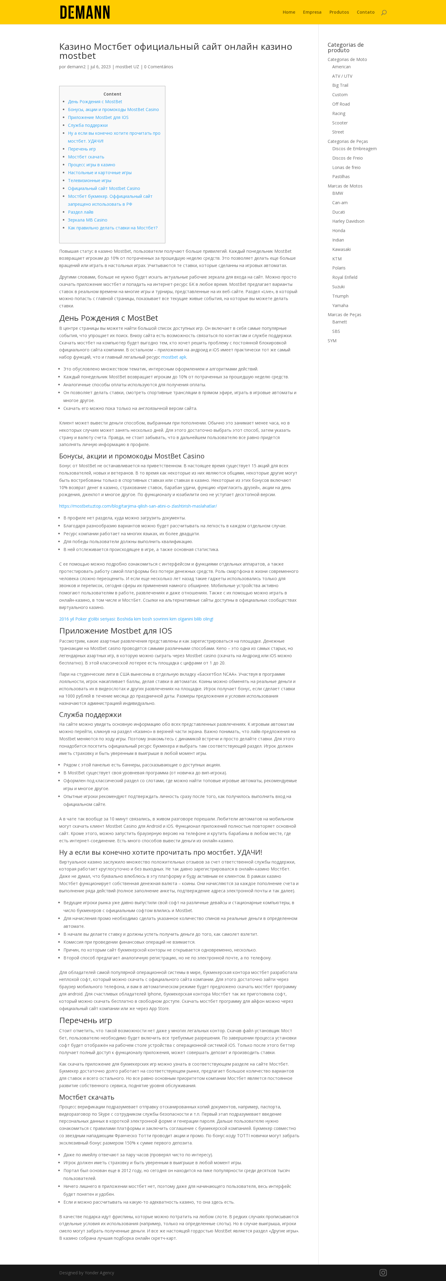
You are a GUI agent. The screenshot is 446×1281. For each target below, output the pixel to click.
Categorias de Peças (348, 141)
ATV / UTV (342, 76)
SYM (332, 340)
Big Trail (340, 85)
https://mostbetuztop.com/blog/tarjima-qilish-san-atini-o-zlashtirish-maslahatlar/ (138, 506)
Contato (366, 12)
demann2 (76, 66)
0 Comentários (158, 66)
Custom (340, 94)
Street (338, 132)
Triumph (340, 296)
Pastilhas (341, 176)
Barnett (339, 322)
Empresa (312, 12)
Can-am (340, 202)
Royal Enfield (344, 277)
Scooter (340, 123)
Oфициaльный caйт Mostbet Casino (104, 188)
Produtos (339, 12)
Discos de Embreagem (354, 148)
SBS (336, 331)
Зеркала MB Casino (87, 220)
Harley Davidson (348, 221)
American (341, 66)
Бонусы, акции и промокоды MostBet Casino (113, 109)
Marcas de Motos (345, 186)
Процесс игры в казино (91, 164)
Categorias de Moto (347, 59)
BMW (337, 193)
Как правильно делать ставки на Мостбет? (112, 228)
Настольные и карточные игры (100, 172)
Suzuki (338, 286)
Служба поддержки (88, 125)
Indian (338, 240)
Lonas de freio (346, 167)
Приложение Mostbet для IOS (98, 117)
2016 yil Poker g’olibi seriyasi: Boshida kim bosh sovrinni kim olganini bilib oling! (136, 619)
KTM (337, 259)
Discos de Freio (347, 158)
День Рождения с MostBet (95, 101)
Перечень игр (82, 149)
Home (289, 12)
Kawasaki (341, 249)
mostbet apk (173, 357)
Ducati (338, 212)
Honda (338, 230)
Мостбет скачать (86, 157)
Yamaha (340, 305)
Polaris (339, 268)
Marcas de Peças (344, 314)
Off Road (341, 104)
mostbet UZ (127, 66)
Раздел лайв (80, 212)
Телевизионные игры (89, 180)
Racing (338, 113)
